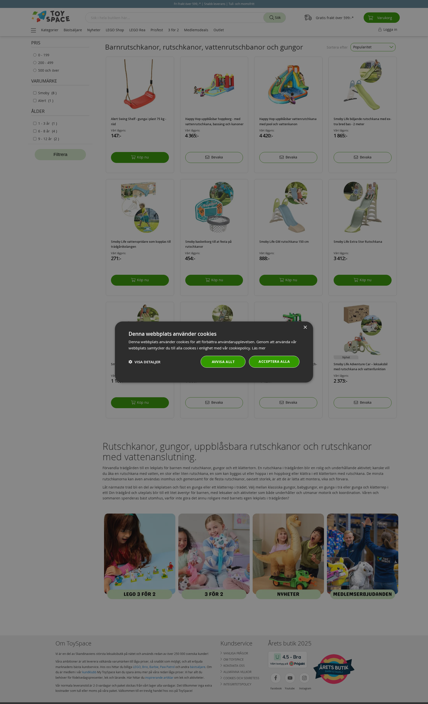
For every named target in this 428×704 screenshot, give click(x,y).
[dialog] (214, 352)
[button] (144, 362)
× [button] (305, 327)
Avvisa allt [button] (223, 361)
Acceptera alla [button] (274, 361)
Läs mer (259, 347)
